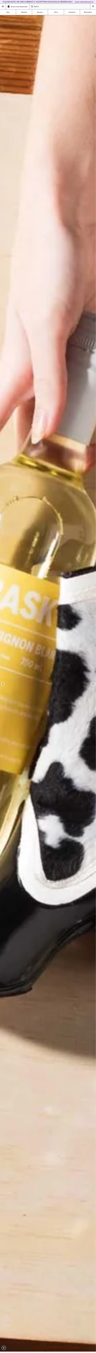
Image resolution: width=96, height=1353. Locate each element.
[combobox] (59, 6)
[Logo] (17, 6)
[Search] (31, 6)
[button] (3, 1348)
